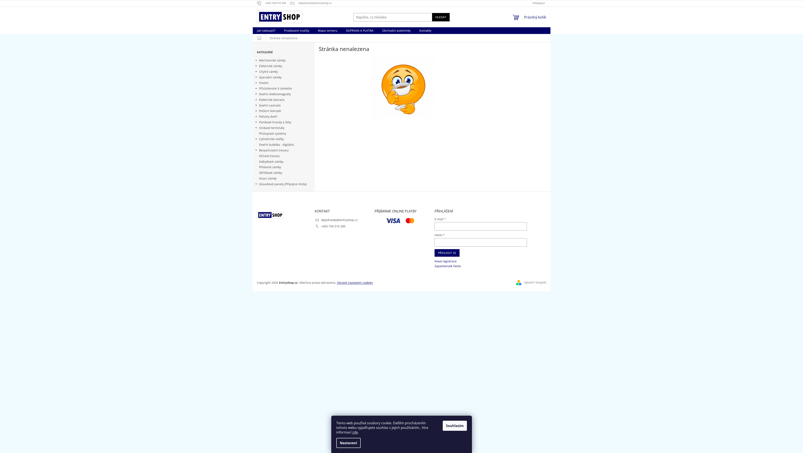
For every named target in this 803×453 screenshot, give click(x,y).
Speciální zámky (270, 77)
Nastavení (348, 443)
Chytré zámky (268, 72)
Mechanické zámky (272, 60)
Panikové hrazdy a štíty (275, 122)
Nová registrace (446, 261)
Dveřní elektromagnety (275, 94)
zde (355, 432)
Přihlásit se (447, 253)
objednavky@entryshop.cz (339, 220)
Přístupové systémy (272, 133)
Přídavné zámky (270, 167)
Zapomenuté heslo (448, 266)
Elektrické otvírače (271, 100)
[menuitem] (266, 30)
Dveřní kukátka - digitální (276, 145)
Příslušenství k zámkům (275, 88)
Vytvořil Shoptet (535, 282)
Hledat (440, 17)
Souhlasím (455, 425)
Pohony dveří (268, 116)
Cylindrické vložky (271, 139)
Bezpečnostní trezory (274, 150)
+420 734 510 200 (333, 226)
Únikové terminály (271, 128)
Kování (264, 83)
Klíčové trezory (269, 156)
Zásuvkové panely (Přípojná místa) (283, 184)
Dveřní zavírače (270, 105)
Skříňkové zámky (270, 173)
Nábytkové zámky (271, 162)
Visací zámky (268, 178)
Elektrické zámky (270, 66)
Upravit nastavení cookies (355, 283)
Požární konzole (270, 111)
